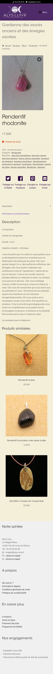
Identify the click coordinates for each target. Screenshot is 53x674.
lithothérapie (38, 164)
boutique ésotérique (23, 161)
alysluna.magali (13, 555)
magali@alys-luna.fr (34, 2)
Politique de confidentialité (14, 592)
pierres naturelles (18, 167)
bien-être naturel (39, 155)
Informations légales (11, 586)
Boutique (16, 45)
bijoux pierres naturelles (29, 158)
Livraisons (6, 616)
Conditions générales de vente (16, 589)
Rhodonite (31, 167)
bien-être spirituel (10, 158)
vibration (41, 167)
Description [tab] (7, 206)
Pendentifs (33, 45)
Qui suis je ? (7, 582)
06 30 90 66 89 (19, 2)
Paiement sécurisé (10, 623)
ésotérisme (27, 164)
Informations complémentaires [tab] (15, 213)
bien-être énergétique (21, 155)
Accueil (8, 45)
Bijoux (24, 45)
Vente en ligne (8, 619)
